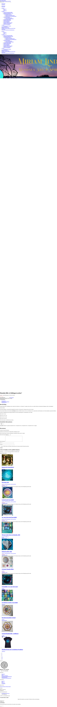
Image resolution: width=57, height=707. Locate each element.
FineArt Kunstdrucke (7, 21)
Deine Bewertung (3, 434)
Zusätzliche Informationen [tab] (5, 401)
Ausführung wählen (4, 485)
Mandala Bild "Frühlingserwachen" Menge (6, 398)
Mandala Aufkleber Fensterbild (8, 22)
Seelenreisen (3, 29)
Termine (3, 25)
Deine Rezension (2, 441)
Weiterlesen (3, 589)
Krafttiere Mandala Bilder (7, 19)
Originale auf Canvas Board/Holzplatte (10, 16)
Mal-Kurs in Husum (4, 26)
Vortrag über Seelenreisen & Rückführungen (8, 53)
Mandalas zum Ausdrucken (7, 23)
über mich (5, 32)
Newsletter (5, 10)
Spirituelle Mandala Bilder (7, 20)
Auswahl (1, 397)
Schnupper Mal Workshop (7, 49)
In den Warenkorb (2, 399)
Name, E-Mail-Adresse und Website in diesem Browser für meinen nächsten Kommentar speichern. (15, 446)
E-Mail (1, 444)
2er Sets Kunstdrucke (7, 45)
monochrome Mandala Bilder (9, 18)
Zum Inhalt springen (3, 0)
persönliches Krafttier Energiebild (8, 36)
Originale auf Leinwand (8, 14)
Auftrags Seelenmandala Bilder (8, 12)
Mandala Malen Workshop (5, 27)
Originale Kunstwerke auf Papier (10, 15)
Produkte (3, 11)
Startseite (3, 8)
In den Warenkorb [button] (4, 538)
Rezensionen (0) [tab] (4, 402)
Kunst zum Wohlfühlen (7, 24)
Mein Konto (3, 3)
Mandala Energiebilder (7, 40)
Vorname (1, 700)
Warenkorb (3, 4)
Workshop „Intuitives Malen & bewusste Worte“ (8, 28)
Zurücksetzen (12, 397)
